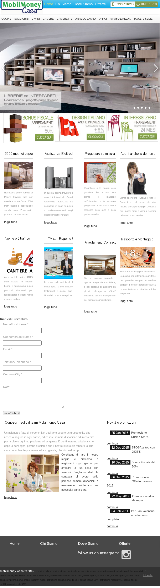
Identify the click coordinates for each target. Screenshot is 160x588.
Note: (6, 387)
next (155, 68)
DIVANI (36, 18)
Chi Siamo (63, 4)
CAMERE (48, 18)
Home (48, 4)
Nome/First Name (15, 324)
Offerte (100, 4)
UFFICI (103, 18)
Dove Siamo (83, 4)
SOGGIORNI (21, 18)
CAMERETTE (64, 18)
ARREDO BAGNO (85, 18)
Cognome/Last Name (18, 336)
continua (112, 443)
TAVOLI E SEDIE (143, 18)
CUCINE (6, 18)
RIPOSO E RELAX (120, 18)
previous (4, 68)
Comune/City (12, 374)
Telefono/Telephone (17, 361)
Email (7, 349)
